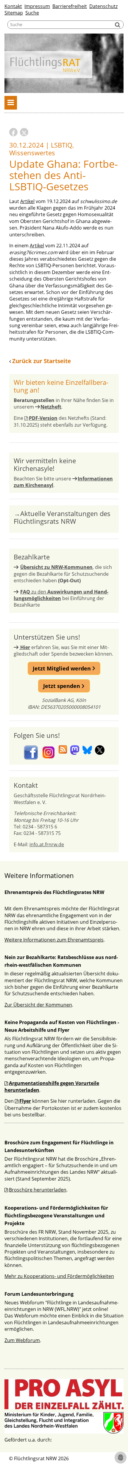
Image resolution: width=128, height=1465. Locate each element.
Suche (32, 13)
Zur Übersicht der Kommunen (38, 1005)
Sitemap (13, 13)
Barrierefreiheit (69, 6)
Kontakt (13, 6)
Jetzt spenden (62, 685)
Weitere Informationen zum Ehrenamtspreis (54, 939)
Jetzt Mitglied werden (62, 668)
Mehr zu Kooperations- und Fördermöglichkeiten (59, 1276)
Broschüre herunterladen (37, 1189)
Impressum (37, 6)
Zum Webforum (22, 1340)
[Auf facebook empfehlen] (13, 132)
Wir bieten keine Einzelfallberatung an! (61, 386)
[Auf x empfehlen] (24, 132)
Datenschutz (103, 6)
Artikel (27, 201)
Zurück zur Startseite (41, 361)
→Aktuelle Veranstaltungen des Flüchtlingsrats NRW (62, 517)
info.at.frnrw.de (46, 844)
